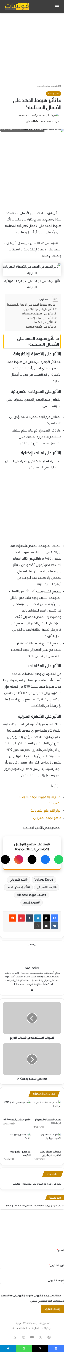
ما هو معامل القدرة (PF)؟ (17, 1119)
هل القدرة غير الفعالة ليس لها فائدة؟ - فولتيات (34, 1183)
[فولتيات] (17, 6)
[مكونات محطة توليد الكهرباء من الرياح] (47, 1140)
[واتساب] (58, 859)
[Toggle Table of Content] (53, 299)
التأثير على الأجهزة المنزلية (40, 326)
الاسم (60, 1250)
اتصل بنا (35, 1328)
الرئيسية (55, 86)
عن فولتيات (46, 1328)
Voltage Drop (42, 879)
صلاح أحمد (36, 115)
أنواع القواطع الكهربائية (46, 810)
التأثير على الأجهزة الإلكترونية (38, 309)
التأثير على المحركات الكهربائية (38, 313)
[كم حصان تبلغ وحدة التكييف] (17, 1140)
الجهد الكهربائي (46, 887)
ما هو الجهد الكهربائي (47, 818)
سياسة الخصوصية (21, 1328)
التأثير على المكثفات (42, 322)
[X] (32, 859)
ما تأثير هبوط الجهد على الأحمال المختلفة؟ (31, 304)
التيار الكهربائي (18, 879)
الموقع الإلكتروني (56, 1280)
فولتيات (18, 1323)
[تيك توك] (5, 859)
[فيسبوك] (45, 859)
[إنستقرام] (18, 859)
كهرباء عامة (43, 86)
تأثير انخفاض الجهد (17, 887)
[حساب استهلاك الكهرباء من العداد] (47, 1108)
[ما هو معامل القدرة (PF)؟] (17, 1108)
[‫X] (46, 918)
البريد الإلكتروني (56, 1265)
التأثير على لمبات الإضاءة (40, 318)
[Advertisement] (32, 49)
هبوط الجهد (30, 902)
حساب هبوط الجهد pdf (31, 894)
